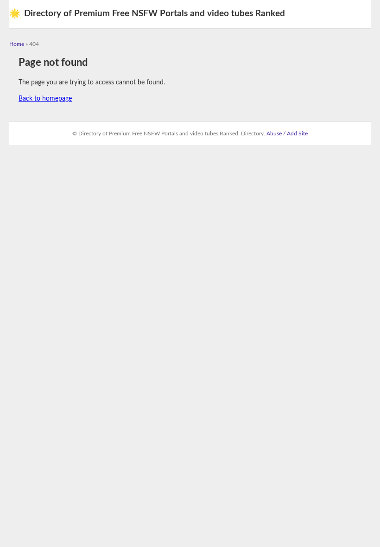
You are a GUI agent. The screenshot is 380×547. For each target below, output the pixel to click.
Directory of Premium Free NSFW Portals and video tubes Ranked (147, 13)
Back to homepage (45, 98)
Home (16, 44)
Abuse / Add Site (287, 133)
